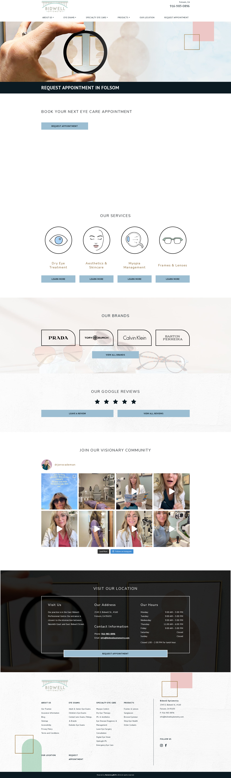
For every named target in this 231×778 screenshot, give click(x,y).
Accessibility (46, 725)
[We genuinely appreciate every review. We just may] (97, 529)
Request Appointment (176, 17)
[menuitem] (48, 17)
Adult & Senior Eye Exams (80, 709)
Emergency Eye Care (104, 745)
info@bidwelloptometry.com (115, 637)
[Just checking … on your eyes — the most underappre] (59, 491)
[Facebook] (165, 745)
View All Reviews (153, 413)
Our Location (147, 17)
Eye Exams (68, 17)
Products (123, 17)
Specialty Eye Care (96, 17)
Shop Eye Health (131, 721)
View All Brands (115, 354)
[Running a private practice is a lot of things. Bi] (59, 529)
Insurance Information (50, 713)
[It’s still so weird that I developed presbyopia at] (134, 491)
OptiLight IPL (101, 741)
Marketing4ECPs (111, 775)
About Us (47, 17)
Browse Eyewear (131, 717)
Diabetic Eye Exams (77, 725)
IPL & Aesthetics (103, 717)
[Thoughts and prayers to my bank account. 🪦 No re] (97, 491)
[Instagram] (161, 745)
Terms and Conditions (50, 733)
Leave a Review (77, 413)
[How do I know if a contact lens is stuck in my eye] (172, 529)
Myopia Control (102, 709)
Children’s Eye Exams (77, 713)
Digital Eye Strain (103, 737)
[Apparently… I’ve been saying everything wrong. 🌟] (172, 491)
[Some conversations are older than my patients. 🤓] (134, 529)
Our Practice (46, 709)
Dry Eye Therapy (103, 713)
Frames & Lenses (131, 709)
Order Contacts (130, 725)
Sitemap (44, 721)
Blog (43, 717)
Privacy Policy (47, 729)
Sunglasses (128, 713)
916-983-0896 (180, 6)
